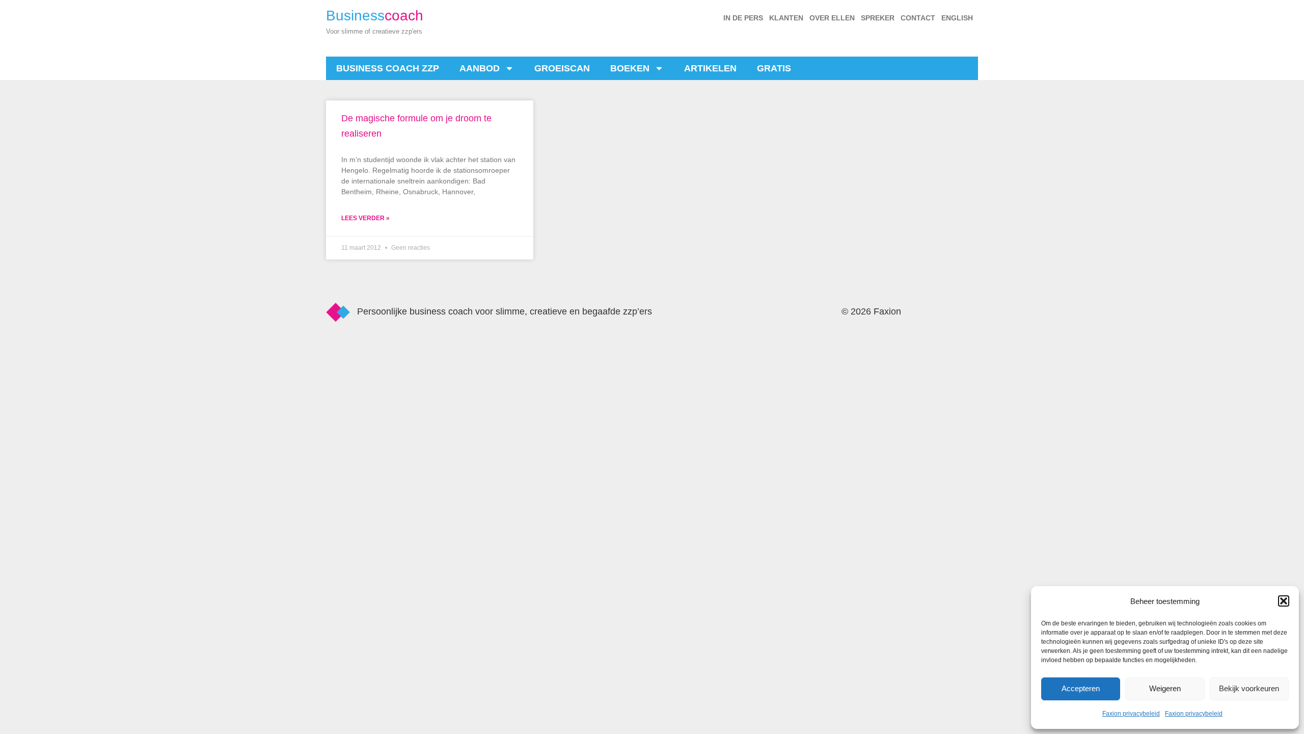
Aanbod (479, 68)
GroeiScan (562, 68)
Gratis (774, 68)
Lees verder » (365, 218)
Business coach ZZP (387, 68)
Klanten (786, 18)
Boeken (629, 68)
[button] (1284, 601)
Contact (918, 18)
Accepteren (1081, 688)
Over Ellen (832, 18)
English (957, 18)
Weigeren (1165, 688)
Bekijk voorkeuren (1249, 688)
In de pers (743, 18)
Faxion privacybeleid (1131, 713)
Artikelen (710, 68)
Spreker (877, 18)
